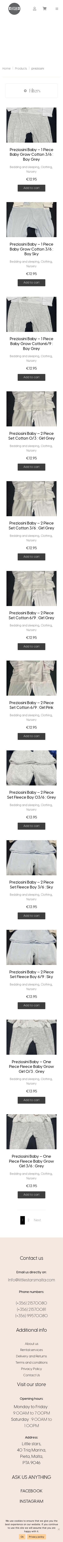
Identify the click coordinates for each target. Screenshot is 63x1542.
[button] (57, 9)
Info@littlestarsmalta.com (31, 1280)
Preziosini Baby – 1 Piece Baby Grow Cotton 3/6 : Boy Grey (31, 155)
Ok (22, 1536)
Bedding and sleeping (24, 167)
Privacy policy (36, 1536)
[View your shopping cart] (45, 9)
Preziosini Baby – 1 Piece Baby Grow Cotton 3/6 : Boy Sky (31, 249)
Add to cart (31, 188)
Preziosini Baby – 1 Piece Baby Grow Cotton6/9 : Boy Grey (31, 344)
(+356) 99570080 (31, 1316)
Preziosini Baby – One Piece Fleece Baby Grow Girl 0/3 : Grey (31, 1067)
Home (6, 68)
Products (21, 68)
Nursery (31, 171)
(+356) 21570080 (31, 1303)
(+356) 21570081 (31, 1309)
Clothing (46, 167)
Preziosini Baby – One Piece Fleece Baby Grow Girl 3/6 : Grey (31, 1161)
